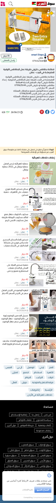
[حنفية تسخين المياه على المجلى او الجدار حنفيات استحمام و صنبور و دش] (42, 285)
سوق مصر (29, 450)
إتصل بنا (35, 414)
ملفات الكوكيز (25, 420)
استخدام (38, 372)
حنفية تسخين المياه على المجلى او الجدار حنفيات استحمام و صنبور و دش (17, 268)
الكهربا (50, 372)
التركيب (39, 377)
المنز (51, 367)
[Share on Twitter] (53, 113)
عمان (23, 181)
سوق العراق (13, 460)
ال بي (19, 367)
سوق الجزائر (29, 466)
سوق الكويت (45, 450)
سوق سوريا (11, 455)
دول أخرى (11, 425)
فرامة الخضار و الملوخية (42, 382)
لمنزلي (15, 372)
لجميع (26, 372)
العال (14, 382)
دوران (24, 382)
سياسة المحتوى (43, 420)
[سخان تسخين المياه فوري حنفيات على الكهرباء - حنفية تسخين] (42, 209)
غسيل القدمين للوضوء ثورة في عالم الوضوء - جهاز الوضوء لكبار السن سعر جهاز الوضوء (14, 318)
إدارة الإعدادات (27, 490)
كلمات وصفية (44, 425)
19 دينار (6, 56)
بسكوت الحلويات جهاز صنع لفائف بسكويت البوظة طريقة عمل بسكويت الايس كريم (15, 217)
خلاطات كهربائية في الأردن (39, 395)
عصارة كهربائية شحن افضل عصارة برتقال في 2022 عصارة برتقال (15, 166)
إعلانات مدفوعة (43, 430)
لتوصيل (30, 367)
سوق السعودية (28, 455)
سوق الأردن (45, 460)
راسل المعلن (9, 60)
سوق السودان (13, 466)
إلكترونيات (35, 390)
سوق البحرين (29, 460)
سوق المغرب (27, 444)
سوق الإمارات (44, 444)
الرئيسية (48, 390)
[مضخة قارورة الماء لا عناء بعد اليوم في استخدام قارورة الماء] (42, 361)
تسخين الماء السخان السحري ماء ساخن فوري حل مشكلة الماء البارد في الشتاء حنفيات (15, 242)
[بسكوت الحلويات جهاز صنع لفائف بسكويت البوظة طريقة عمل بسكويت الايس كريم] (42, 235)
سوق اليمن (45, 455)
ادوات (50, 377)
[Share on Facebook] (47, 113)
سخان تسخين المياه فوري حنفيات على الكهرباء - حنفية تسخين (16, 192)
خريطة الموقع (27, 425)
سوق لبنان (15, 450)
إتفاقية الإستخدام (19, 414)
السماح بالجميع (43, 490)
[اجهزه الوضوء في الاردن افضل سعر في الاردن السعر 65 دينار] (42, 311)
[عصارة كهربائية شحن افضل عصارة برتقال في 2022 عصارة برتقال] (42, 184)
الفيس (9, 367)
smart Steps (37, 55)
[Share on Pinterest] (42, 113)
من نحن (47, 414)
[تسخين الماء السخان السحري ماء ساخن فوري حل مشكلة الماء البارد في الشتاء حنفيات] (42, 260)
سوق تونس (45, 466)
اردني (41, 367)
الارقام (28, 377)
